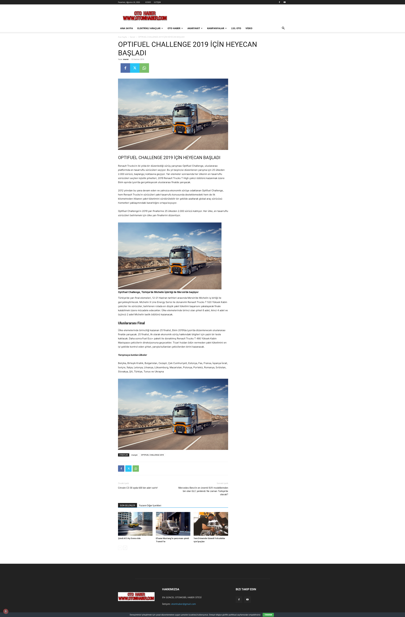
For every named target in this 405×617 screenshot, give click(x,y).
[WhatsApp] (144, 68)
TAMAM (268, 615)
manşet (134, 455)
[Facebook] (279, 2)
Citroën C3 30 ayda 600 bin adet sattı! (138, 487)
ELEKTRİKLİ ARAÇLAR (148, 28)
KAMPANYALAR (215, 28)
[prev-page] (120, 548)
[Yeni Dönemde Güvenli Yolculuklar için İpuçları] (211, 524)
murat (126, 59)
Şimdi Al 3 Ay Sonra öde (129, 538)
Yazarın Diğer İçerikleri (150, 505)
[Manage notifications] (5, 611)
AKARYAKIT (193, 28)
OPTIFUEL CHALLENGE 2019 (152, 455)
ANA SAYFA (126, 28)
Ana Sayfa (122, 37)
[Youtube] (284, 2)
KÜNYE (148, 2)
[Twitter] (135, 68)
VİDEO (249, 28)
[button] (283, 28)
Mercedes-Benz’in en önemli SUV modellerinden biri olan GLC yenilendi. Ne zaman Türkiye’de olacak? (203, 491)
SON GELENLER (127, 505)
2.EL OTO (236, 28)
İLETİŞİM (157, 2)
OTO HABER (174, 28)
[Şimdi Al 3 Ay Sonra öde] (135, 524)
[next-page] (125, 548)
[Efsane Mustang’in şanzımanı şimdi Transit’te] (173, 524)
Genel (132, 37)
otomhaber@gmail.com (183, 603)
